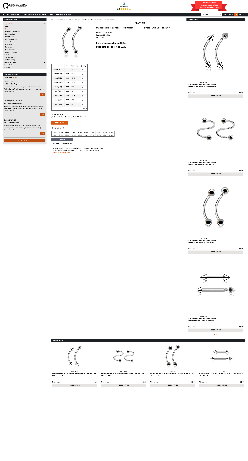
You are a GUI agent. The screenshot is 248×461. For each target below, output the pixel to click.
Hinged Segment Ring (11, 39)
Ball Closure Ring (10, 34)
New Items (7, 67)
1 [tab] (214, 334)
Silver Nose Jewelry (9, 60)
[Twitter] (61, 128)
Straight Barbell (9, 37)
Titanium (6, 55)
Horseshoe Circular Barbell (12, 31)
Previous (241, 20)
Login (224, 14)
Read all (25, 141)
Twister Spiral (9, 42)
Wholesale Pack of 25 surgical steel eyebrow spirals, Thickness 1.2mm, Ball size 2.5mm (202, 163)
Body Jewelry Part (10, 49)
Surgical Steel (8, 24)
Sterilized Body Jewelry (10, 62)
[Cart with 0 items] (236, 14)
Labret (7, 26)
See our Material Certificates (61, 152)
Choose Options (216, 96)
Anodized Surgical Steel (10, 52)
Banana (7, 29)
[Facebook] (52, 128)
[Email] (55, 128)
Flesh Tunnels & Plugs (10, 57)
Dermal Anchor (9, 47)
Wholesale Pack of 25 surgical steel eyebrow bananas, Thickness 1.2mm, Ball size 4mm (202, 241)
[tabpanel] (215, 61)
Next (243, 20)
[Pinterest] (64, 128)
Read (42, 95)
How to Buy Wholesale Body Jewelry (61, 14)
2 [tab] (216, 334)
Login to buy (59, 123)
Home (53, 19)
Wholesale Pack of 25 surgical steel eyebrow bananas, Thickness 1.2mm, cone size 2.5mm (202, 85)
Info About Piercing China (11, 14)
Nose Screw (8, 44)
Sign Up (231, 14)
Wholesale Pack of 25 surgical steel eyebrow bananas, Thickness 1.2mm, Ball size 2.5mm (95, 19)
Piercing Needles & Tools (11, 65)
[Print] (58, 128)
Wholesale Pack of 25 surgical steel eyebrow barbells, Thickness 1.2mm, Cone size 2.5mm (202, 319)
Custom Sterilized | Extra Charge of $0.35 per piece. (69, 117)
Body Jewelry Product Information (35, 14)
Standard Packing (59, 114)
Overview (62, 139)
